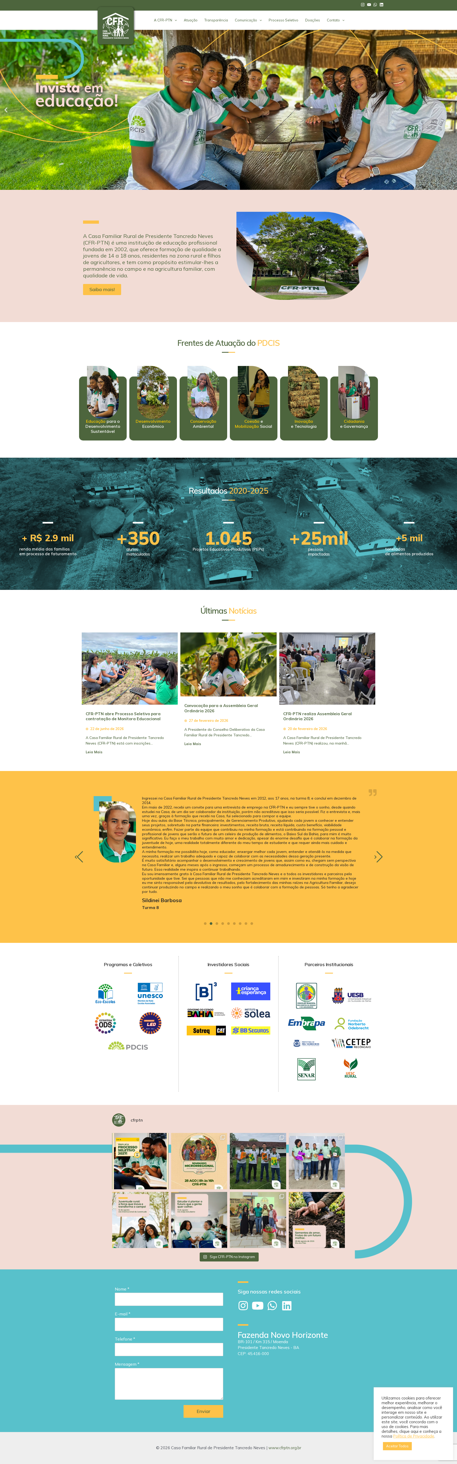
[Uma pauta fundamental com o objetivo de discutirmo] (199, 1161)
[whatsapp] (375, 5)
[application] (174, 20)
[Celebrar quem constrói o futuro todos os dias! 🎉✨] (317, 1161)
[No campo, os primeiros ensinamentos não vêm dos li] (317, 1220)
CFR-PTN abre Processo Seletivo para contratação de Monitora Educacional (123, 716)
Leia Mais (94, 752)
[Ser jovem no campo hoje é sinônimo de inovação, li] (140, 1220)
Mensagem (127, 1364)
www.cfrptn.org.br (284, 1447)
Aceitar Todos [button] (397, 1446)
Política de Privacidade (413, 1436)
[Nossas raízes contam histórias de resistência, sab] (258, 1220)
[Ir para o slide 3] (231, 185)
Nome (122, 1289)
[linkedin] (382, 5)
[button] (6, 109)
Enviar (203, 1411)
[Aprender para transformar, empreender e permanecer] (199, 1220)
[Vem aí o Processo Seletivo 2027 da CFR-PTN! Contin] (140, 1161)
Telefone (125, 1339)
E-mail (122, 1313)
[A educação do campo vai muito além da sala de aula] (258, 1161)
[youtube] (369, 5)
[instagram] (363, 5)
